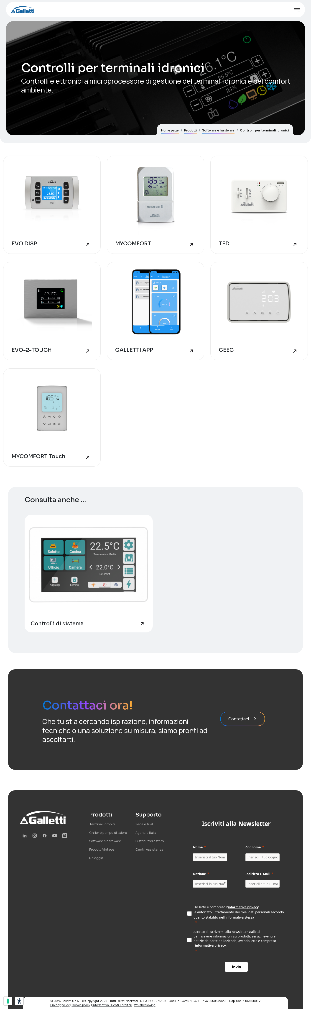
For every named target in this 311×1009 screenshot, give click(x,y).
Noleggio (96, 858)
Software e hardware (218, 130)
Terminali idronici (102, 824)
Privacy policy (60, 1005)
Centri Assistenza (149, 849)
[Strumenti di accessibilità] (19, 1001)
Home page (170, 130)
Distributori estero (149, 841)
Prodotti (190, 130)
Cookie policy (81, 1005)
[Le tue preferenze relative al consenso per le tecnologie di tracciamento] (8, 1001)
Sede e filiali (144, 824)
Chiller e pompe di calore (108, 832)
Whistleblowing (145, 1005)
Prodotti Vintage (101, 849)
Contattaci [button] (238, 718)
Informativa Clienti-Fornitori (112, 1005)
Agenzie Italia (145, 832)
